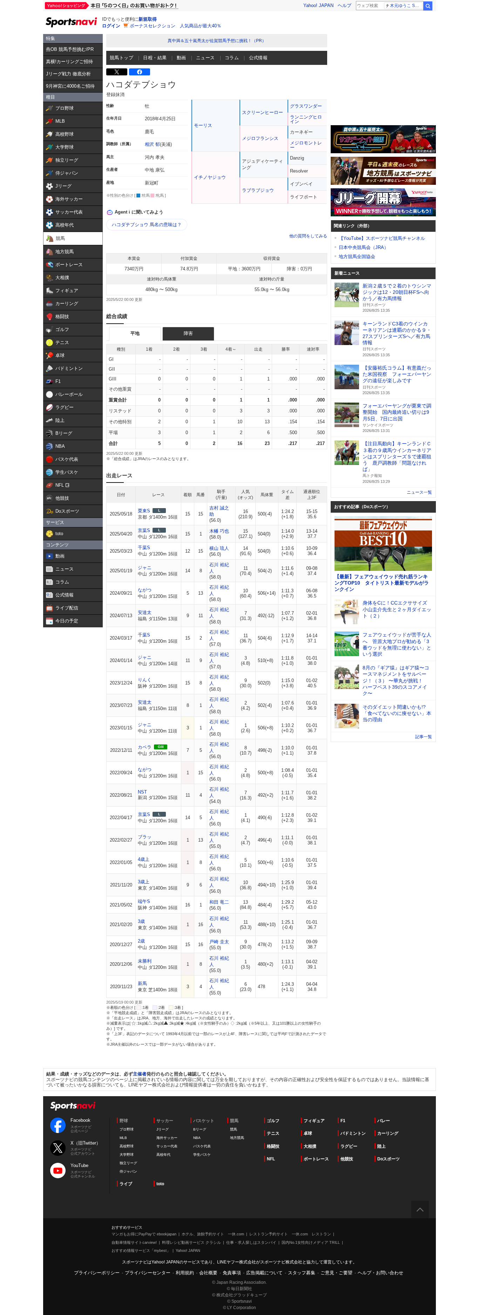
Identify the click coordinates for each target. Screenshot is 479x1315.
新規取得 (148, 19)
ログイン (111, 25)
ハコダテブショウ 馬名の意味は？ (147, 224)
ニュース (205, 57)
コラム (232, 57)
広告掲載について (264, 1272)
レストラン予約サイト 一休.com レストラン (290, 1234)
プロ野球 (127, 1129)
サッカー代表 (166, 1146)
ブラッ (144, 836)
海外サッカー (166, 1138)
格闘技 (273, 1146)
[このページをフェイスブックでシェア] (139, 71)
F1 (342, 1120)
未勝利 (144, 961)
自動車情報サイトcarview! (134, 1242)
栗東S (144, 510)
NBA (197, 1138)
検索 (427, 6)
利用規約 (185, 1272)
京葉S (144, 530)
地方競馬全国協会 (357, 256)
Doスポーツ (388, 1158)
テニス (273, 1133)
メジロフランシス (260, 138)
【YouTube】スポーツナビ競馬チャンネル (382, 238)
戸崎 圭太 (219, 941)
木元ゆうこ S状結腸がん (406, 5)
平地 (135, 333)
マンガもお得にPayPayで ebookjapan (144, 1234)
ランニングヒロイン (306, 119)
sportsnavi (73, 1106)
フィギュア (314, 1120)
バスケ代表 (202, 1146)
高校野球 (127, 1146)
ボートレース (316, 1158)
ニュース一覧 (419, 492)
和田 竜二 (219, 902)
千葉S (144, 547)
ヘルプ (344, 5)
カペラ (144, 747)
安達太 (144, 612)
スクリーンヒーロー (262, 112)
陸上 (381, 1146)
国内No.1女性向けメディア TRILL (311, 1242)
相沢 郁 (152, 144)
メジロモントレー (306, 145)
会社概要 (208, 1272)
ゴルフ (273, 1120)
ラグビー (348, 1146)
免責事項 (232, 1272)
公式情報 (258, 57)
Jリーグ (162, 1129)
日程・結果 (155, 57)
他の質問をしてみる (308, 236)
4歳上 (143, 859)
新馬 (142, 983)
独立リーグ (128, 1163)
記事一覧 (423, 736)
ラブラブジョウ (258, 190)
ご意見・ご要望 (336, 1272)
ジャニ (144, 567)
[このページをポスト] (116, 71)
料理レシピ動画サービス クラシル (191, 1242)
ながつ (144, 590)
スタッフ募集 (301, 1272)
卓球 (308, 1133)
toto (160, 1183)
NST (142, 792)
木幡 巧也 (219, 531)
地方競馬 (237, 1138)
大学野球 (127, 1154)
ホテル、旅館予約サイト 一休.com (213, 1234)
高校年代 (163, 1154)
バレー (383, 1120)
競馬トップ (121, 57)
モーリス (203, 125)
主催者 (140, 1074)
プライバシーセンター (147, 1272)
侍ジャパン (128, 1171)
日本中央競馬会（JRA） (364, 247)
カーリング (387, 1133)
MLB (123, 1138)
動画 (181, 57)
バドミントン (353, 1133)
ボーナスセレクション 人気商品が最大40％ (175, 25)
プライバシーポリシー (97, 1272)
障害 (188, 333)
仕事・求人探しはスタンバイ (251, 1242)
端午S (144, 901)
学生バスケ (202, 1154)
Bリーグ (199, 1129)
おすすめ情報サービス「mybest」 (141, 1250)
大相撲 (310, 1146)
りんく (144, 679)
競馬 (233, 1129)
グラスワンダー (306, 106)
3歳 (141, 921)
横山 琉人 (219, 548)
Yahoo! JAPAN (318, 5)
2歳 (141, 941)
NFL (271, 1158)
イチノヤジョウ (210, 177)
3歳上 (143, 881)
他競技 (346, 1158)
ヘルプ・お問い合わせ (380, 1272)
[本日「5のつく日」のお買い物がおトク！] (127, 5)
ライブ (126, 1183)
